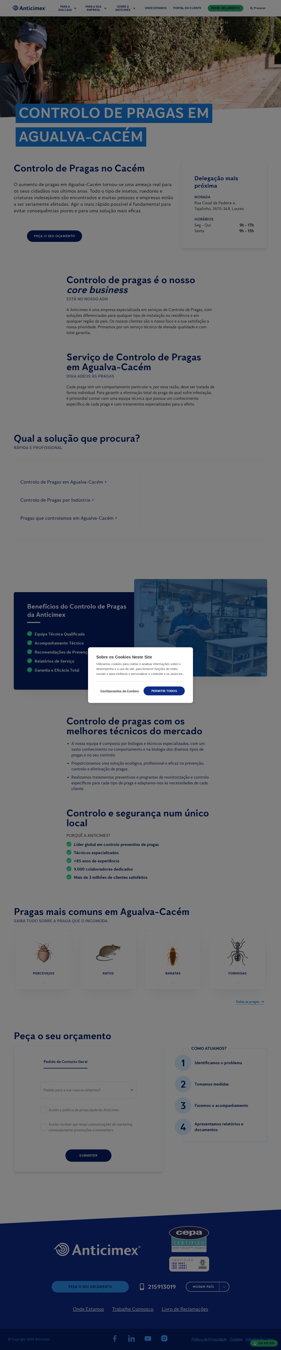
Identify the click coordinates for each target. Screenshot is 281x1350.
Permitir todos (164, 690)
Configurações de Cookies (118, 690)
